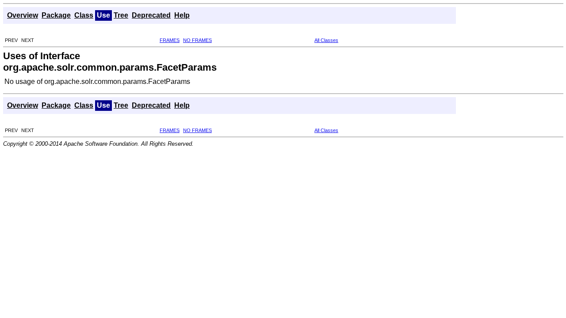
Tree (121, 15)
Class (83, 15)
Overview (22, 15)
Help (182, 15)
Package (56, 15)
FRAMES (170, 40)
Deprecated (151, 15)
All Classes (326, 40)
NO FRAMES (197, 40)
